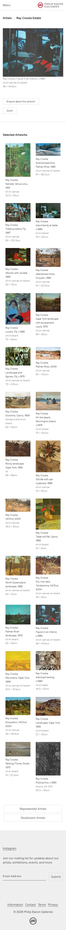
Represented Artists (33, 809)
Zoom (10, 110)
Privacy (53, 904)
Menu (7, 5)
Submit (56, 876)
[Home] (50, 5)
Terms (42, 904)
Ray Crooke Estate (28, 18)
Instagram (9, 848)
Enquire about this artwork (21, 101)
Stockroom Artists (33, 818)
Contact (30, 904)
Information (15, 904)
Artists (7, 18)
